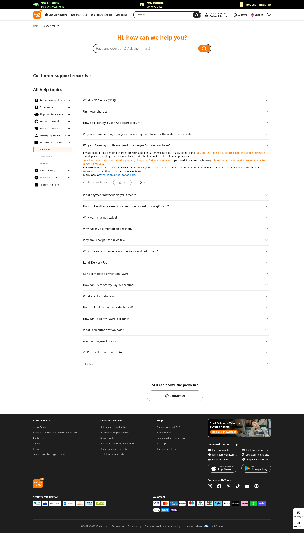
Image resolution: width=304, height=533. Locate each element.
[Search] (204, 48)
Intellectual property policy (114, 432)
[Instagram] (210, 486)
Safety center (164, 432)
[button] (48, 5)
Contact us (38, 438)
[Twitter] (228, 486)
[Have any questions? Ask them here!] (147, 48)
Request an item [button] (49, 184)
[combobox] (164, 14)
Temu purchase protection (171, 438)
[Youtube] (247, 486)
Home (36, 25)
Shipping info (107, 438)
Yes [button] (124, 182)
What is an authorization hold (117, 175)
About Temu (39, 427)
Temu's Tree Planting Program (49, 454)
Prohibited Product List (112, 454)
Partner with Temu (166, 448)
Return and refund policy (113, 427)
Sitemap (161, 443)
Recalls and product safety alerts (117, 443)
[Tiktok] (238, 486)
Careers (37, 443)
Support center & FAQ (168, 427)
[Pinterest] (256, 486)
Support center (51, 25)
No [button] (144, 182)
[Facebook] (219, 486)
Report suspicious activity (113, 448)
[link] (269, 15)
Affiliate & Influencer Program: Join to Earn (55, 432)
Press (36, 448)
